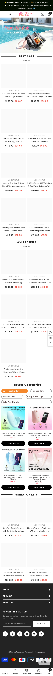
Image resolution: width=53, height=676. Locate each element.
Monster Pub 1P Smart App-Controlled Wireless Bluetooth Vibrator (39, 140)
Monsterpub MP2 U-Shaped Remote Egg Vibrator (13, 95)
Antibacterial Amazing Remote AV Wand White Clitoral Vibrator (14, 371)
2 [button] (26, 49)
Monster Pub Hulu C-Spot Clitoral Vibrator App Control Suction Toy (14, 185)
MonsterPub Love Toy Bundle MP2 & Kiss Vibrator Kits (39, 529)
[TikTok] (26, 633)
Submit (41, 623)
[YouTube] (34, 633)
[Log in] (42, 14)
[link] (15, 671)
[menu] (3, 14)
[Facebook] (5, 633)
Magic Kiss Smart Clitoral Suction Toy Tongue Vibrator (39, 95)
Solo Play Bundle (11, 402)
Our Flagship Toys (12, 391)
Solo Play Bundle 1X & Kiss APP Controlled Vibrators (13, 529)
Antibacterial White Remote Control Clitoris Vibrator (39, 325)
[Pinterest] (19, 633)
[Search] (10, 14)
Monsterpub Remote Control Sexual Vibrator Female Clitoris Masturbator (14, 229)
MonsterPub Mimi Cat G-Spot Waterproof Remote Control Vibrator (39, 229)
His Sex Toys (9, 396)
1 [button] (24, 49)
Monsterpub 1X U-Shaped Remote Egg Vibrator (13, 140)
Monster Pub (13, 91)
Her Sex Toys (38, 391)
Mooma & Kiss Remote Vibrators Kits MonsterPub (13, 574)
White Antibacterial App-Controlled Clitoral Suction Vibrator (39, 281)
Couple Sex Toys (35, 396)
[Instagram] (12, 633)
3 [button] (29, 49)
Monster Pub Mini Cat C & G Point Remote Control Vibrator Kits (39, 574)
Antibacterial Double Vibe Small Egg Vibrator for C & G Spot (13, 326)
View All (26, 61)
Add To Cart (13, 443)
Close (51, 5)
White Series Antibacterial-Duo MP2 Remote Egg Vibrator (13, 281)
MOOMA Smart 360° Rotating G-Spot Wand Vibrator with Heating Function (39, 185)
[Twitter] (41, 633)
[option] (26, 35)
